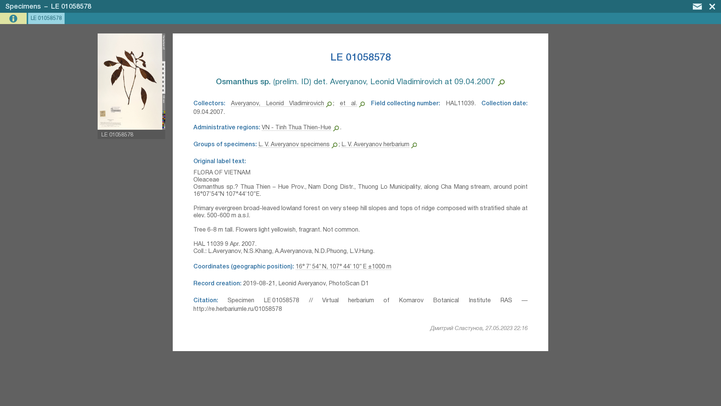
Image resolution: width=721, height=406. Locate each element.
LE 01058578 (71, 7)
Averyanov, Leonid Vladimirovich (277, 103)
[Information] (14, 18)
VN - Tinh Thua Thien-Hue (296, 127)
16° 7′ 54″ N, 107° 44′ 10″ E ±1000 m (343, 267)
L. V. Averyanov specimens (294, 144)
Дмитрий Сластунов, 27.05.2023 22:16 (479, 328)
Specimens (23, 7)
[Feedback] (697, 6)
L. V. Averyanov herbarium (375, 144)
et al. (348, 103)
